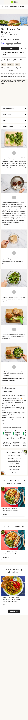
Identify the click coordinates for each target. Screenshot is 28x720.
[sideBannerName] (14, 95)
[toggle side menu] (2, 2)
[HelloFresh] (14, 2)
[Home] (2, 7)
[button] (14, 114)
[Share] (25, 48)
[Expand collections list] (14, 472)
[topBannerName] (14, 11)
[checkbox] (1, 39)
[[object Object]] (21, 48)
